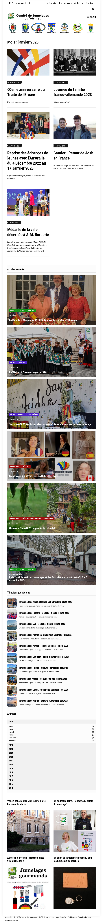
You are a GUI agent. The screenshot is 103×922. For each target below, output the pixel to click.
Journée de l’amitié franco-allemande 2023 (73, 92)
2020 (11, 764)
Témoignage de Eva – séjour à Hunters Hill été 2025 (42, 624)
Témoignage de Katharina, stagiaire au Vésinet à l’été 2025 (45, 635)
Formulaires (65, 2)
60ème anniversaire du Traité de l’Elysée (26, 92)
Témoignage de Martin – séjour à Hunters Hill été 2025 (43, 701)
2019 (11, 768)
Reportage (14, 466)
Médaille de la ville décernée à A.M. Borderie (28, 232)
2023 (11, 753)
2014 (11, 788)
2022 (11, 757)
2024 (11, 749)
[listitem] (12, 28)
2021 (11, 760)
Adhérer (78, 2)
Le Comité (51, 2)
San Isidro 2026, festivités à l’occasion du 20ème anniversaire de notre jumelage (50, 424)
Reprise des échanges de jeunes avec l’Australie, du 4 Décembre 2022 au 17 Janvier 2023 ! (27, 160)
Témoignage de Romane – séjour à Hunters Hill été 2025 (44, 613)
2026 (11, 721)
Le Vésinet (30, 310)
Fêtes (12, 362)
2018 (11, 772)
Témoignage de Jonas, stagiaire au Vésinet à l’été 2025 (43, 690)
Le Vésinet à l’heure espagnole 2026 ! (28, 372)
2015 (11, 784)
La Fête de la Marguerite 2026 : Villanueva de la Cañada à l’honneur (43, 320)
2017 (11, 776)
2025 (11, 745)
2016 (11, 780)
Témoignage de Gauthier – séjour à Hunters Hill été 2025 (44, 657)
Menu (92, 17)
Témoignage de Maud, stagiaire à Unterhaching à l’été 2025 (45, 602)
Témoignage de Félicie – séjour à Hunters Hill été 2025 (43, 668)
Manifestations (17, 310)
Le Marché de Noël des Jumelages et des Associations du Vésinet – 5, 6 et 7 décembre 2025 (48, 578)
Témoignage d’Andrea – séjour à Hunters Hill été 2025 (43, 679)
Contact (90, 2)
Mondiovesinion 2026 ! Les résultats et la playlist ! (34, 476)
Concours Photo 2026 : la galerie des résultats (32, 528)
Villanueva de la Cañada (27, 414)
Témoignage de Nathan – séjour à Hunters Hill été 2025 (43, 646)
